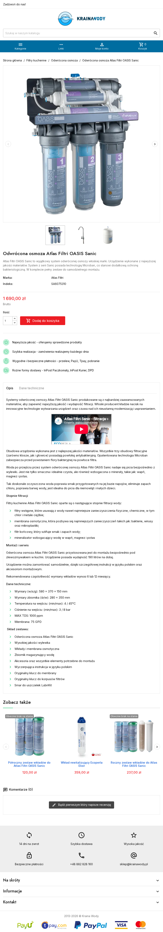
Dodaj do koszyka (42, 320)
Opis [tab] (9, 388)
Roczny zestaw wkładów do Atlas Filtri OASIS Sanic (134, 764)
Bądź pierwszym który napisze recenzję (84, 804)
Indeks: (8, 283)
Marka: (8, 277)
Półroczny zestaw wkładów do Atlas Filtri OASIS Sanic (29, 764)
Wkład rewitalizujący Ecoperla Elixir (82, 764)
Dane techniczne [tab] (31, 388)
